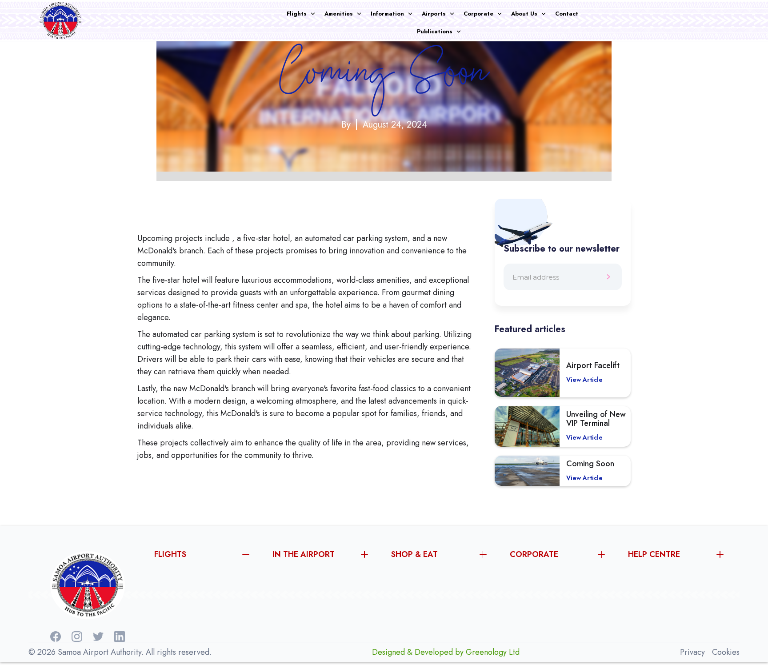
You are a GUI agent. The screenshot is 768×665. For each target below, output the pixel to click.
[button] (305, 14)
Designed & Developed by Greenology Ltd (446, 652)
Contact (566, 13)
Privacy (692, 652)
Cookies (726, 652)
